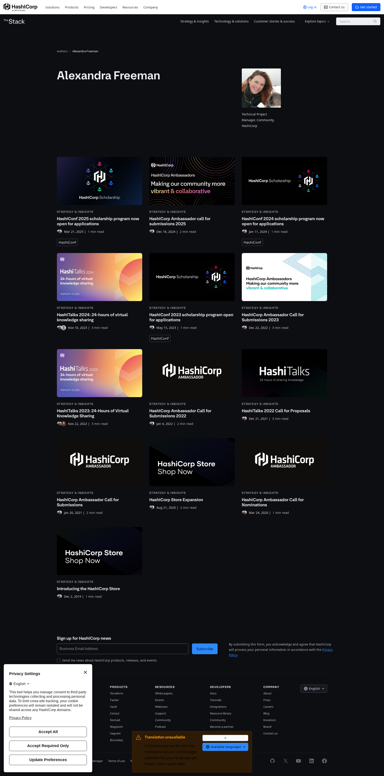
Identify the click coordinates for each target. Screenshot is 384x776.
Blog (266, 713)
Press (266, 700)
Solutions (52, 7)
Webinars (161, 707)
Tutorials (215, 700)
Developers (108, 7)
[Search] (375, 21)
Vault (113, 707)
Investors (269, 720)
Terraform (116, 693)
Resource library (220, 713)
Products (71, 7)
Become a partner (222, 727)
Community (163, 720)
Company (150, 7)
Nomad (115, 720)
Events (159, 700)
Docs (213, 693)
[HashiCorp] (20, 7)
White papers (164, 693)
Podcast (160, 727)
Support (160, 713)
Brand (267, 727)
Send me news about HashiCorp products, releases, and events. (110, 660)
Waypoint (116, 727)
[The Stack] (14, 21)
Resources (130, 7)
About (267, 693)
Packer (114, 700)
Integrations (218, 707)
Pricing (89, 7)
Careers (268, 707)
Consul (114, 713)
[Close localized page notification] (225, 738)
